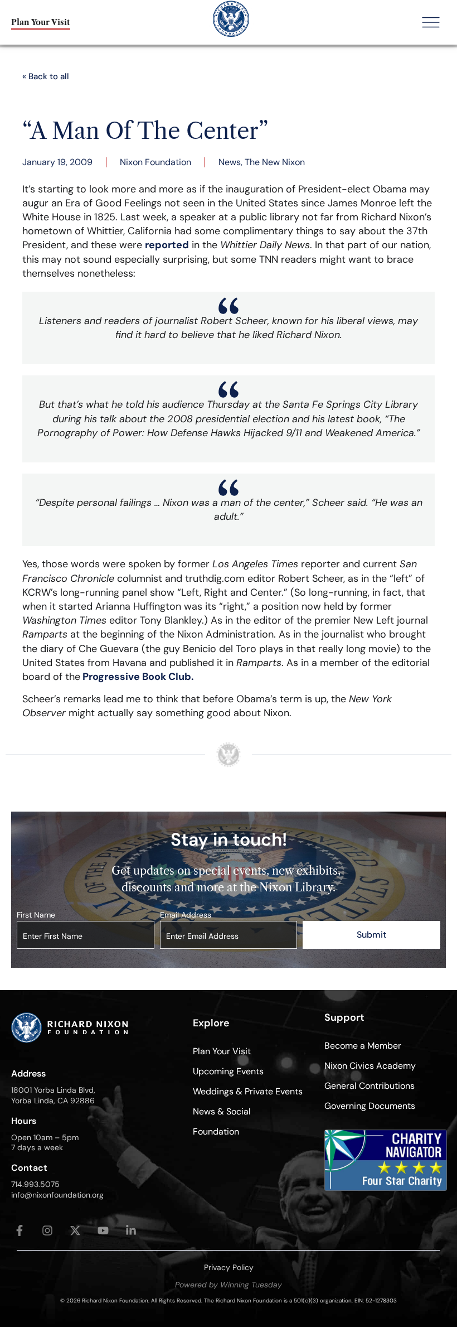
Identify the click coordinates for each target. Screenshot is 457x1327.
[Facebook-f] (19, 1230)
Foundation (216, 1131)
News (229, 162)
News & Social (222, 1111)
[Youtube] (103, 1230)
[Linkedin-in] (131, 1230)
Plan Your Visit (222, 1051)
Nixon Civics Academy (370, 1066)
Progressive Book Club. (137, 676)
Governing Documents (369, 1106)
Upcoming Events (228, 1071)
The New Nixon (275, 162)
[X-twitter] (75, 1230)
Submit (371, 934)
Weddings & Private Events (248, 1091)
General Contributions (369, 1086)
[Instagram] (47, 1230)
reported (167, 245)
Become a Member (362, 1045)
